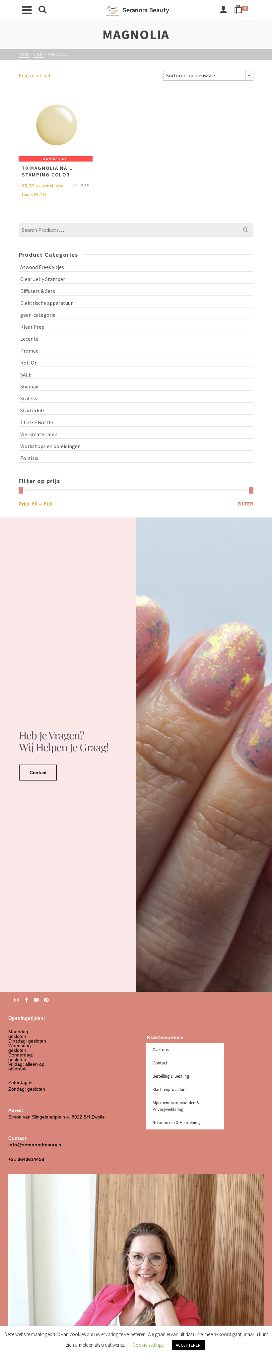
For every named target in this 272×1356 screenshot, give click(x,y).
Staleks (28, 398)
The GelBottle (36, 422)
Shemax (29, 386)
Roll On (28, 362)
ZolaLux (29, 458)
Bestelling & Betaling (171, 1076)
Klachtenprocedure (169, 1089)
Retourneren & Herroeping (176, 1122)
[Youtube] (36, 999)
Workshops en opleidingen (50, 446)
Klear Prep (32, 326)
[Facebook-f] (26, 999)
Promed (29, 350)
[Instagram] (16, 999)
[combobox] (208, 75)
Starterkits (32, 410)
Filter (245, 503)
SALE (26, 374)
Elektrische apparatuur (46, 303)
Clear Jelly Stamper (42, 279)
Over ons (161, 1049)
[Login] (223, 10)
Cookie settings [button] (148, 1345)
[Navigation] (27, 10)
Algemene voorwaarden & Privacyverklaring (176, 1106)
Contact (38, 772)
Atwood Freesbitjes (42, 267)
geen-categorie (37, 314)
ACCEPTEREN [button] (188, 1345)
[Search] (42, 10)
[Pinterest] (46, 999)
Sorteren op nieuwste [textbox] (190, 75)
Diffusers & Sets (37, 291)
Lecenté (29, 338)
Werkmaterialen (38, 434)
